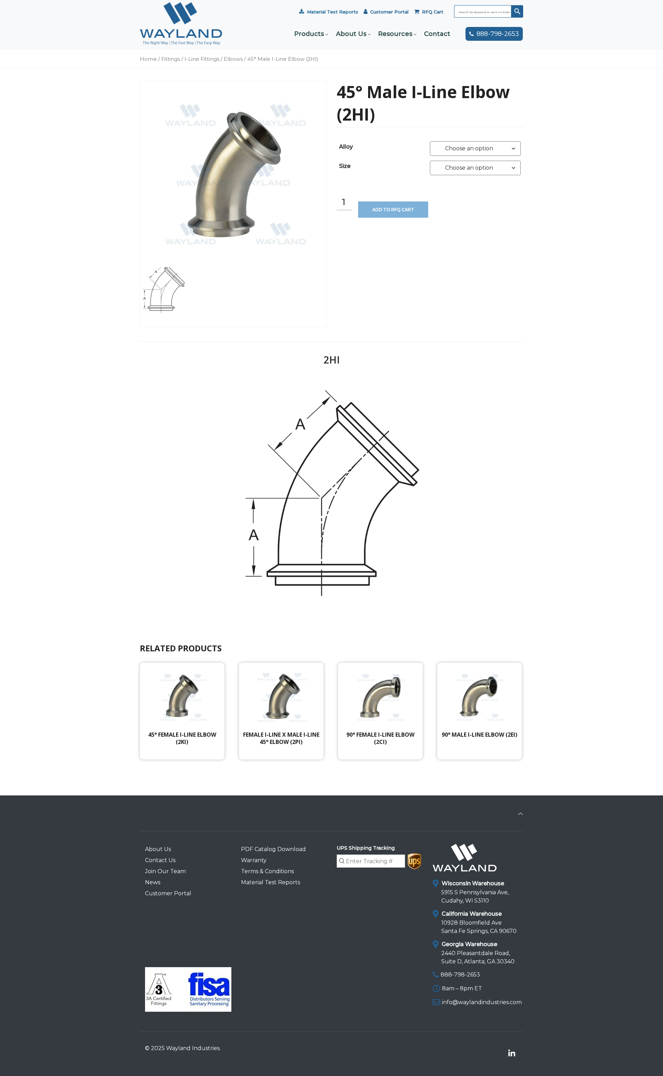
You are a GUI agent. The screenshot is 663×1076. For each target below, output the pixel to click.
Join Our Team (165, 871)
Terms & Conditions (267, 871)
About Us (158, 849)
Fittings (170, 59)
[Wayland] (181, 33)
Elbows (233, 59)
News (152, 882)
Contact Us (160, 860)
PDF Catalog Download (273, 849)
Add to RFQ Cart (393, 209)
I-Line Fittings (201, 59)
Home (148, 59)
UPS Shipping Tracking (366, 848)
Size (344, 166)
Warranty (254, 860)
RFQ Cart (432, 12)
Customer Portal (389, 12)
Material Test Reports (332, 12)
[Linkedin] (511, 1053)
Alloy (346, 146)
